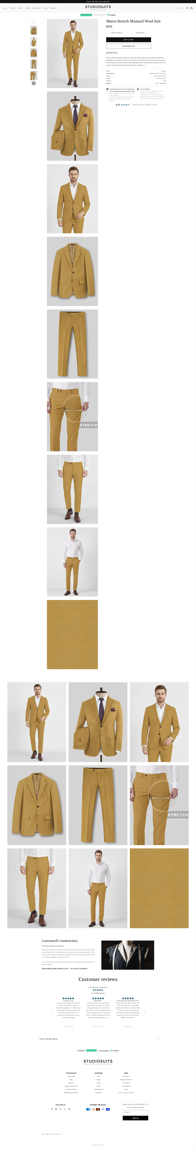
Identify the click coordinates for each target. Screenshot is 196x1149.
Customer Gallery (71, 1089)
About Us (71, 1083)
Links (126, 1089)
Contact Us (126, 1076)
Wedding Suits (98, 1089)
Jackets (98, 1079)
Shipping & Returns (126, 1079)
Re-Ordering (126, 1086)
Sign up (135, 1118)
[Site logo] (98, 1062)
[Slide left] (34, 22)
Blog (71, 1079)
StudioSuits (100, 1145)
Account (179, 8)
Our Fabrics (98, 1092)
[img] (98, 990)
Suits (98, 1076)
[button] (187, 8)
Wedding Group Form (71, 1092)
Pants (99, 1083)
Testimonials (71, 1076)
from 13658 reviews (98, 993)
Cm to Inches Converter (126, 1092)
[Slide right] (34, 83)
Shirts (99, 1086)
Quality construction (71, 1086)
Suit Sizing (126, 1083)
